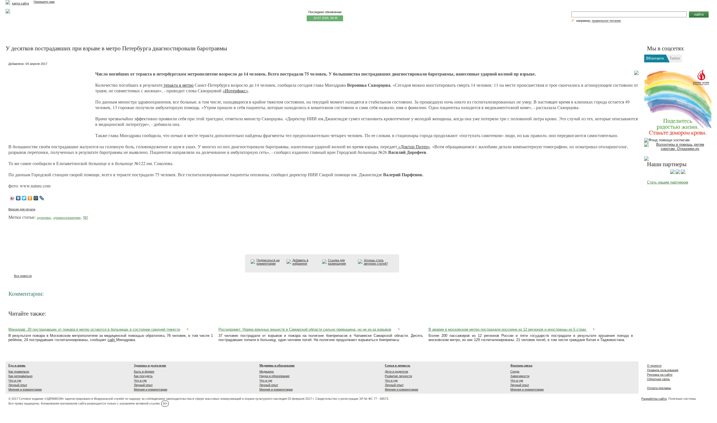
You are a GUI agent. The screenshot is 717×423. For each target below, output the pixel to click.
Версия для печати (21, 209)
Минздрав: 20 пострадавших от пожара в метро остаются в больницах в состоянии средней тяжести (94, 329)
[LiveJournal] (42, 198)
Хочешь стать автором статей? (376, 261)
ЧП (85, 217)
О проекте (654, 365)
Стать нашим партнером (667, 182)
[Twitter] (24, 198)
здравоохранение (67, 217)
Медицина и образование (277, 365)
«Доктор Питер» (413, 146)
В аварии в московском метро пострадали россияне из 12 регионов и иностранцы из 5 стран (508, 329)
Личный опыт (17, 385)
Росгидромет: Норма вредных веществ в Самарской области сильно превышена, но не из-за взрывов (304, 329)
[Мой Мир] (36, 198)
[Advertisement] (50, 102)
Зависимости (519, 376)
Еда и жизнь (16, 365)
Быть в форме (144, 371)
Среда (514, 371)
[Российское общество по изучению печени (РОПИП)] (672, 173)
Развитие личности (398, 376)
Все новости (23, 276)
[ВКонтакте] (18, 198)
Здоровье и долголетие (150, 365)
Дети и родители (396, 371)
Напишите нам (44, 1)
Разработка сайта (654, 398)
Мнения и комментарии (25, 389)
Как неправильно (20, 376)
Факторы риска (521, 365)
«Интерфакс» (235, 90)
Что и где (14, 380)
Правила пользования (662, 370)
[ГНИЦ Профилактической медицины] (683, 173)
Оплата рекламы (659, 388)
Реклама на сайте (659, 374)
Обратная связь (658, 379)
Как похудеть (143, 376)
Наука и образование (274, 376)
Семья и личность (397, 365)
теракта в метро (178, 85)
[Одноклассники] (30, 198)
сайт (112, 340)
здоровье (44, 217)
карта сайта (20, 3)
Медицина (266, 371)
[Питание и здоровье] (678, 173)
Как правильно (18, 371)
